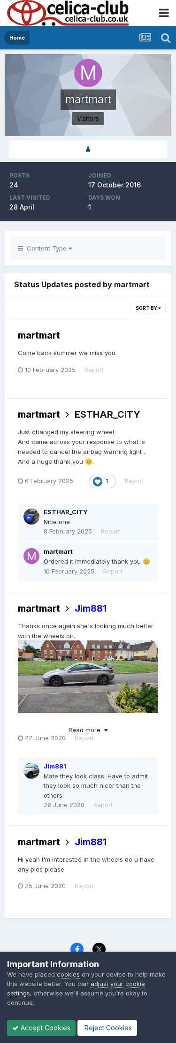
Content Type (46, 248)
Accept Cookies (44, 1028)
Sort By (147, 308)
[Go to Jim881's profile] (31, 771)
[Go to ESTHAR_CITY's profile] (31, 517)
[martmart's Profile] (88, 149)
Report (94, 369)
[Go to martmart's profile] (31, 556)
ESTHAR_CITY (107, 414)
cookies (68, 974)
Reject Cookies (107, 1028)
